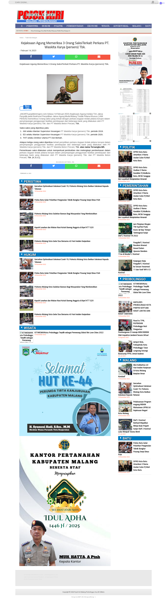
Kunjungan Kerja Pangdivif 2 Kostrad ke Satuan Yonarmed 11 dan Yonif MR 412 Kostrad (134, 266)
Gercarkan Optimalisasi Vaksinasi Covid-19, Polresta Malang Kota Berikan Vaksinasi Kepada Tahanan (71, 187)
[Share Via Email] (99, 57)
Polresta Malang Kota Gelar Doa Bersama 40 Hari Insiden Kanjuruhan (62, 241)
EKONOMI (92, 26)
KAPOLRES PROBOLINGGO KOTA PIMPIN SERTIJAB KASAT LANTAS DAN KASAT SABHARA (134, 308)
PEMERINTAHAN (75, 26)
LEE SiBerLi (101, 592)
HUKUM (46, 26)
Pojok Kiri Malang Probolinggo (84, 592)
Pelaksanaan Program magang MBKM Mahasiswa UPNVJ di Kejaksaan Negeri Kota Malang (134, 407)
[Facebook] (31, 57)
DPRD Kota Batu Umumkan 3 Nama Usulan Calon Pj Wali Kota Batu (141, 156)
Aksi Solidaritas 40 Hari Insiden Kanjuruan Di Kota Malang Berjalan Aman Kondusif (134, 370)
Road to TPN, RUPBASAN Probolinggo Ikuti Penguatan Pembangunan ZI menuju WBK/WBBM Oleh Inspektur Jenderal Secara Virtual (133, 328)
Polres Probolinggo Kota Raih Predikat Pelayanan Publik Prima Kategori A (50, 30)
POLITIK (58, 26)
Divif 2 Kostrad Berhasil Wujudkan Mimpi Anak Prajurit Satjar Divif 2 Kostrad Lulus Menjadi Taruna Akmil (134, 426)
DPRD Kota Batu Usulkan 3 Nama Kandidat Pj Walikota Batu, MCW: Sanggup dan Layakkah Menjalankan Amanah (134, 173)
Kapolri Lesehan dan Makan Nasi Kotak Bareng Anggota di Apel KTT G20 (63, 227)
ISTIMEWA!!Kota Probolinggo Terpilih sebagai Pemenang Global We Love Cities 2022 (68, 332)
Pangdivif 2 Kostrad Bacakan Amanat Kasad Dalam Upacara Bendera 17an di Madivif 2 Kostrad (133, 248)
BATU (148, 26)
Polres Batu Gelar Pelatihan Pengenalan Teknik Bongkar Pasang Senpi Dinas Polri (67, 199)
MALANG (136, 26)
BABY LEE (80, 597)
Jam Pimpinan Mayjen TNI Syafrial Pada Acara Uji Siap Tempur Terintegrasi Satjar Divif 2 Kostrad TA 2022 (134, 230)
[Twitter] (53, 57)
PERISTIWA (32, 26)
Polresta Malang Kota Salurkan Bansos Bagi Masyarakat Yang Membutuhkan (65, 213)
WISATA (105, 26)
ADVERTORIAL (120, 26)
